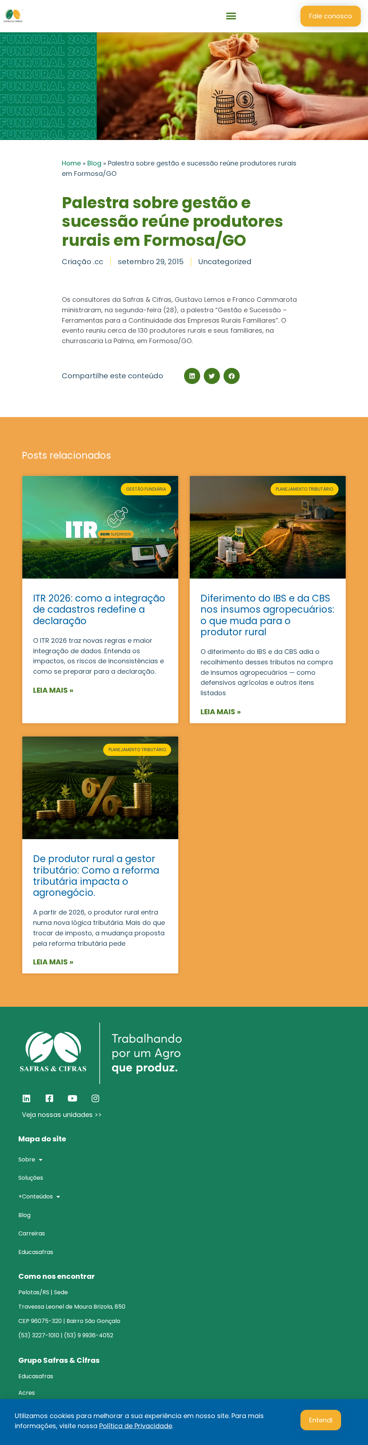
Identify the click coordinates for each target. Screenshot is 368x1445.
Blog (94, 163)
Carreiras (31, 1233)
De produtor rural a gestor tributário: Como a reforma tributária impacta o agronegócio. (96, 875)
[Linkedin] (26, 1098)
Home (71, 163)
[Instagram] (95, 1098)
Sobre (26, 1159)
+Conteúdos (35, 1196)
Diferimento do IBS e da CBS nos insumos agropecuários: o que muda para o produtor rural (267, 615)
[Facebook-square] (49, 1098)
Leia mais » (53, 690)
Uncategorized (225, 262)
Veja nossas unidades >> (62, 1114)
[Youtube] (72, 1098)
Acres (26, 1393)
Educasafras (35, 1252)
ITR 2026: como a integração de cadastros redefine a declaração (99, 609)
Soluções (30, 1178)
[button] (231, 16)
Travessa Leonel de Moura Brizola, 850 (71, 1307)
